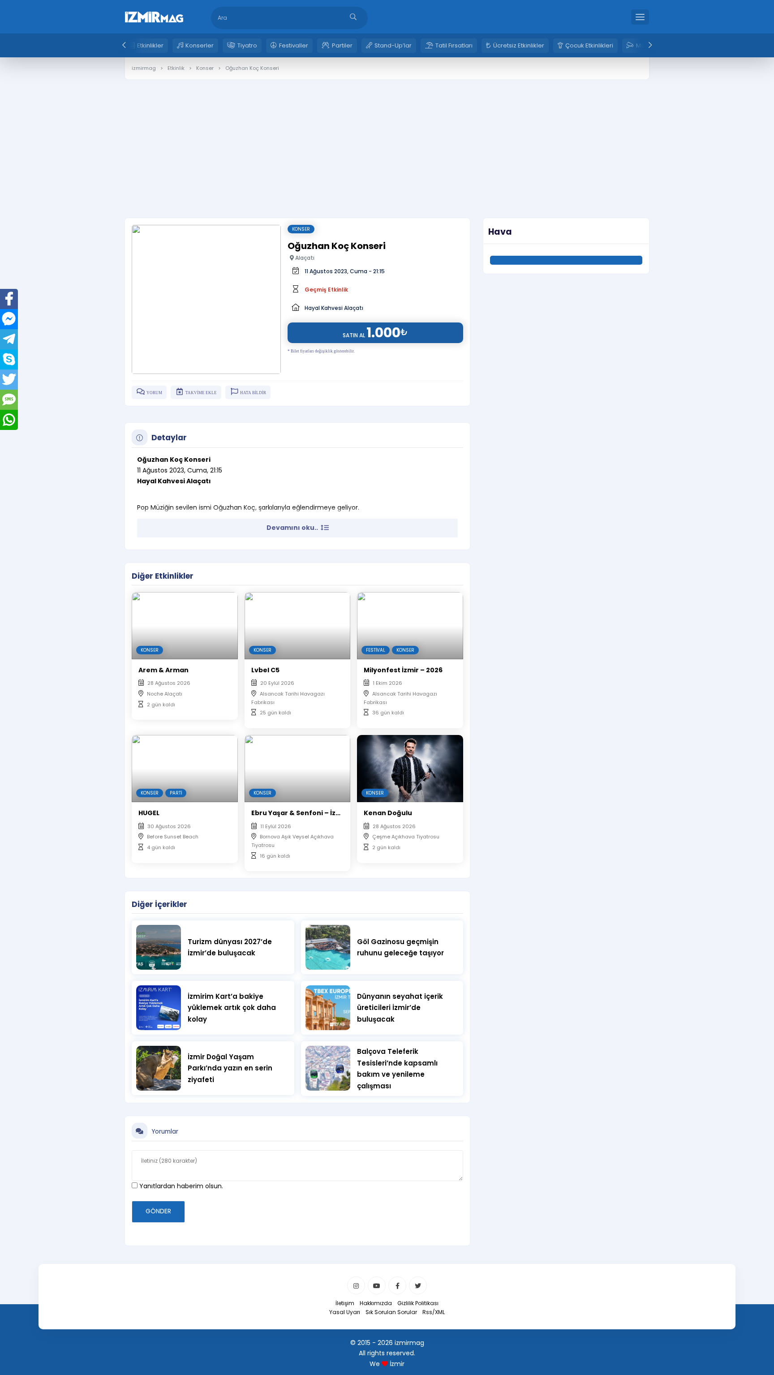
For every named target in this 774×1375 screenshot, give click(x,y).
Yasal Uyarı (344, 1312)
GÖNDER (158, 1211)
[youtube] (377, 1285)
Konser (301, 229)
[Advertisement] (387, 142)
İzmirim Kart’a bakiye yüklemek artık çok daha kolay (232, 1008)
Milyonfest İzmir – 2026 (403, 670)
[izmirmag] (154, 16)
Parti (176, 793)
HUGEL (148, 812)
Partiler (342, 45)
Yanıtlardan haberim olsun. (180, 1186)
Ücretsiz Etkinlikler (518, 45)
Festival (375, 650)
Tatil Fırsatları (454, 45)
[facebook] (397, 1285)
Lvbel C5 (265, 670)
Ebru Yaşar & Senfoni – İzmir (299, 812)
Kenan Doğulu (388, 812)
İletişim (344, 1303)
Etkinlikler (150, 45)
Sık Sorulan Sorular (391, 1312)
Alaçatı (304, 258)
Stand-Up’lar (393, 45)
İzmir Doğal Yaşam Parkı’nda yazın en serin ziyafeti (230, 1068)
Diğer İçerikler (159, 904)
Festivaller (293, 45)
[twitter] (418, 1285)
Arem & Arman (163, 670)
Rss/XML (433, 1312)
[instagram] (356, 1285)
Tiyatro (247, 45)
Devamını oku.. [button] (293, 527)
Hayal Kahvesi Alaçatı (334, 308)
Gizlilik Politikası (418, 1303)
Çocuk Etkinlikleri (589, 45)
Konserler (199, 45)
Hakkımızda (376, 1303)
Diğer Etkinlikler (163, 576)
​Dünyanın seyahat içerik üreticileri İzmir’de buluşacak (400, 1008)
